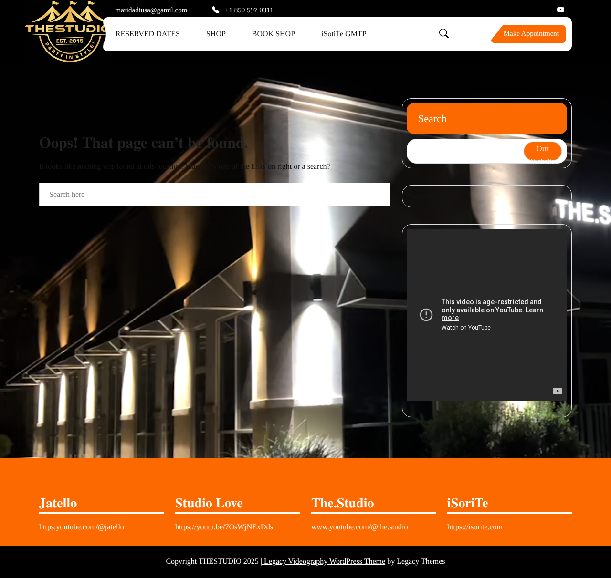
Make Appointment (531, 34)
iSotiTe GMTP (343, 34)
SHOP (216, 34)
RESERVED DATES (148, 34)
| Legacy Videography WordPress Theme (323, 561)
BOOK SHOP (273, 34)
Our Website (543, 152)
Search (432, 118)
